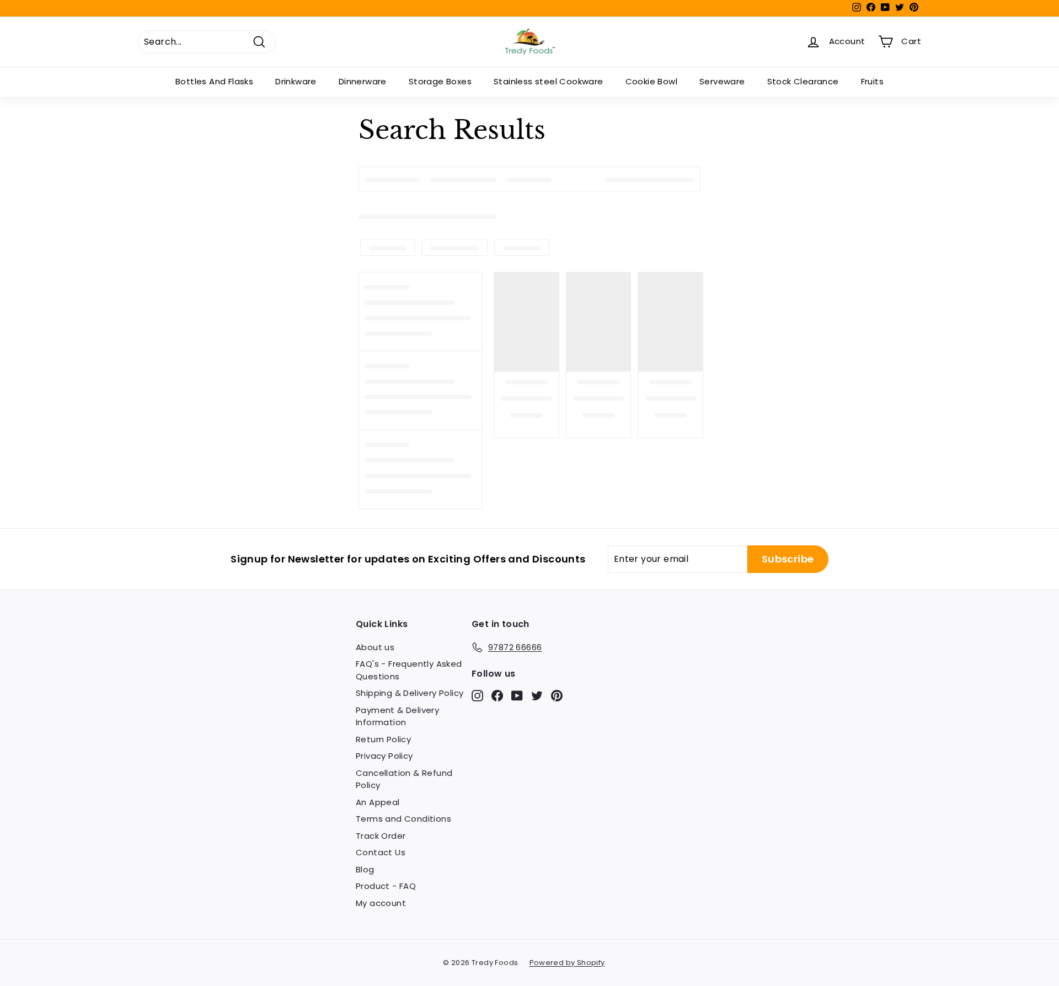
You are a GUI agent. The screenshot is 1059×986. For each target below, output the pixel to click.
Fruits (872, 81)
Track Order (380, 836)
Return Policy (383, 739)
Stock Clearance (803, 81)
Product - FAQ (386, 886)
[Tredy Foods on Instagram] (477, 695)
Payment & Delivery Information (397, 716)
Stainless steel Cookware (548, 81)
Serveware (722, 81)
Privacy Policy (384, 756)
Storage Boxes (440, 81)
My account (381, 903)
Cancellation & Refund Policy (404, 779)
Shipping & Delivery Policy (409, 693)
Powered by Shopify (567, 962)
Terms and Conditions (403, 818)
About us (375, 647)
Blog (365, 869)
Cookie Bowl (651, 81)
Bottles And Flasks (214, 81)
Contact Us (380, 852)
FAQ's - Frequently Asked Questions (409, 670)
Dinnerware (363, 81)
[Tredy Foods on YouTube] (517, 695)
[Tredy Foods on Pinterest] (557, 695)
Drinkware (296, 81)
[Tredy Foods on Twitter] (537, 695)
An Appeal (378, 802)
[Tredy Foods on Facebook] (497, 695)
